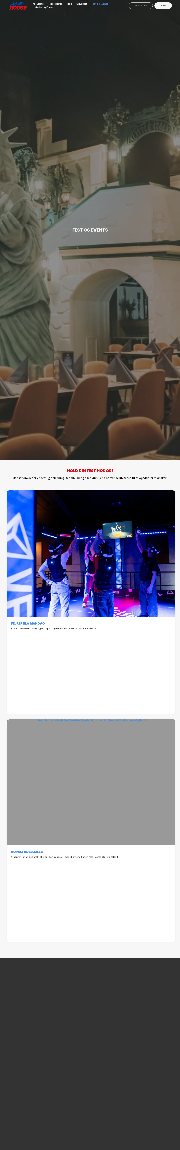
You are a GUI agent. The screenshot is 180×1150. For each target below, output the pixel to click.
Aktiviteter (38, 3)
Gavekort (81, 3)
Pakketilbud (55, 3)
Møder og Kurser (44, 7)
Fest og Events (100, 3)
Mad (69, 3)
